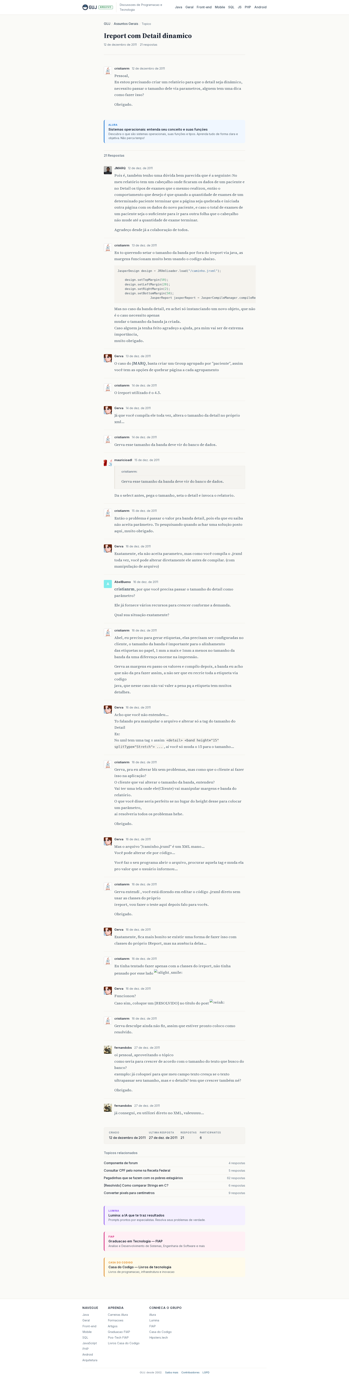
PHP (248, 7)
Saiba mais (171, 1372)
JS (240, 7)
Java (178, 7)
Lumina (154, 1320)
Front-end (89, 1326)
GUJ (107, 24)
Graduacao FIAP (119, 1332)
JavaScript (89, 1343)
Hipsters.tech (158, 1337)
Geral (189, 7)
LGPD (206, 1372)
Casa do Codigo (160, 1332)
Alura (152, 1315)
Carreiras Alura (118, 1315)
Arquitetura (89, 1360)
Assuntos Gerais (126, 24)
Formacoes (115, 1320)
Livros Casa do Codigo (124, 1343)
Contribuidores (190, 1372)
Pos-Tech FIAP (118, 1337)
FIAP (152, 1326)
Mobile (220, 7)
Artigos (113, 1326)
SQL (231, 7)
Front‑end (204, 7)
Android (260, 7)
